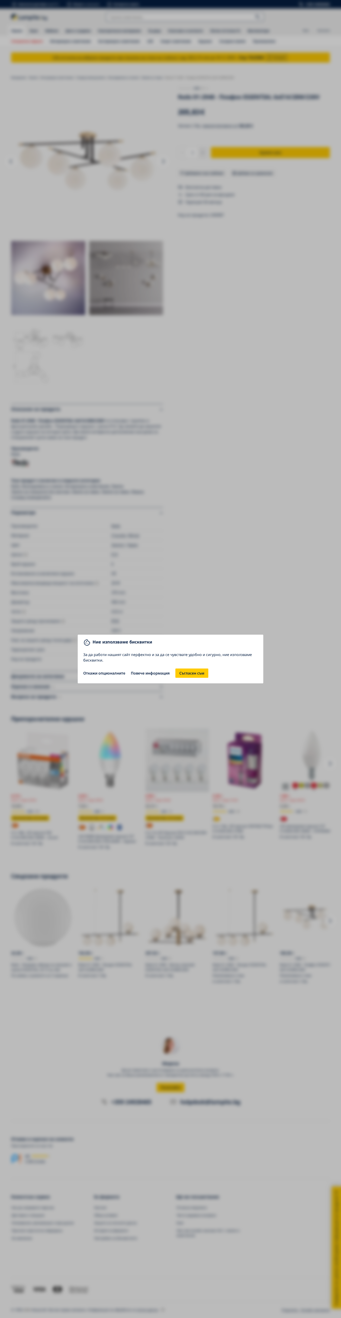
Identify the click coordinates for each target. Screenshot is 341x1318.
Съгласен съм (191, 673)
